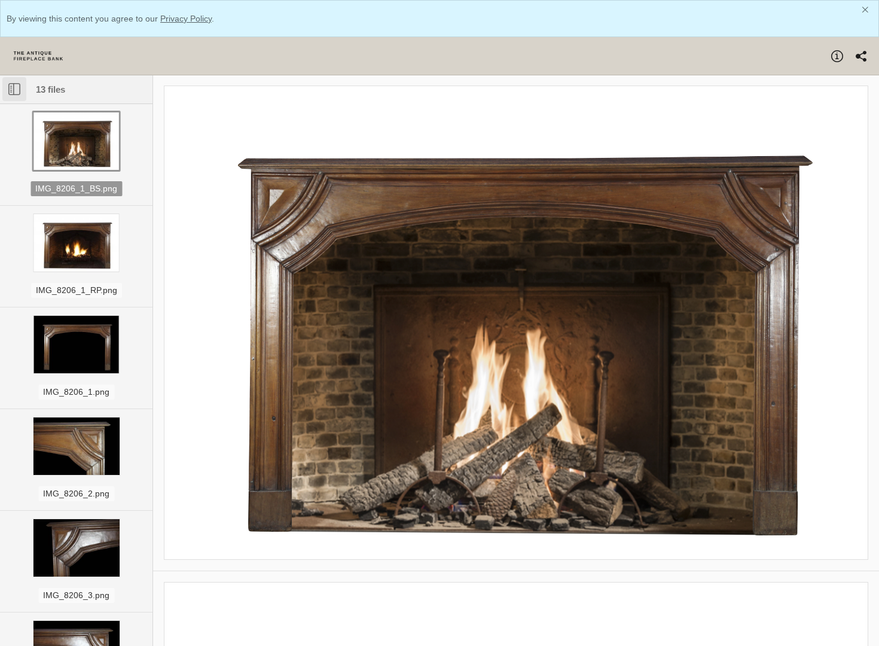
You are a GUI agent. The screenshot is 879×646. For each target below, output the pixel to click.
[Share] (861, 56)
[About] (837, 56)
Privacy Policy (186, 18)
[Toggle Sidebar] (14, 89)
